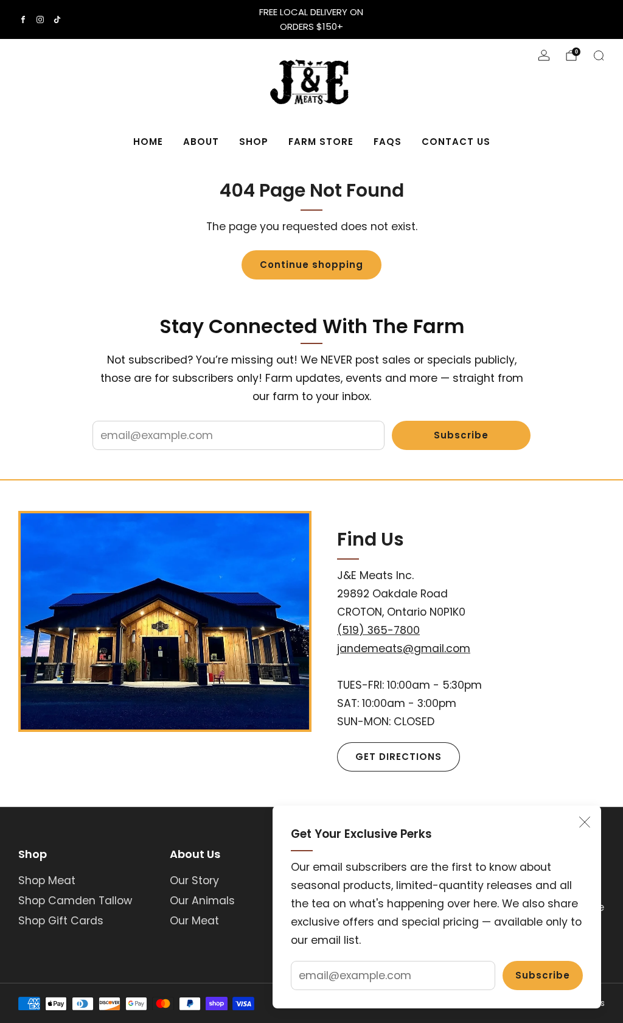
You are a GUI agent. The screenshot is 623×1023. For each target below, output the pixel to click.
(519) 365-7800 (378, 630)
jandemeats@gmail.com (403, 648)
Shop (253, 141)
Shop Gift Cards (60, 920)
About (201, 141)
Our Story (194, 880)
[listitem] (311, 19)
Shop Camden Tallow (75, 900)
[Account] (544, 55)
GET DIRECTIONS (398, 756)
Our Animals (202, 900)
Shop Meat (46, 880)
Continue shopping (311, 264)
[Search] (599, 55)
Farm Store (320, 141)
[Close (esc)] (584, 822)
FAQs (388, 141)
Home (148, 141)
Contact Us (456, 141)
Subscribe (542, 975)
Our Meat (194, 920)
